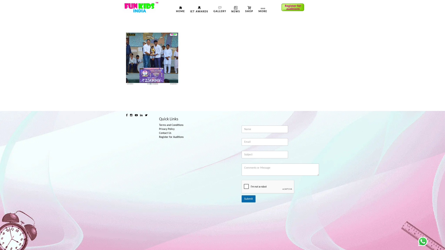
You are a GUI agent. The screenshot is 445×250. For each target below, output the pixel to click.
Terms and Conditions (171, 125)
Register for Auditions (171, 137)
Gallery (219, 11)
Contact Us (165, 133)
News (235, 11)
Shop (249, 11)
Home (180, 11)
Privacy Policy (167, 129)
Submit (248, 198)
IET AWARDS (199, 11)
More (262, 11)
